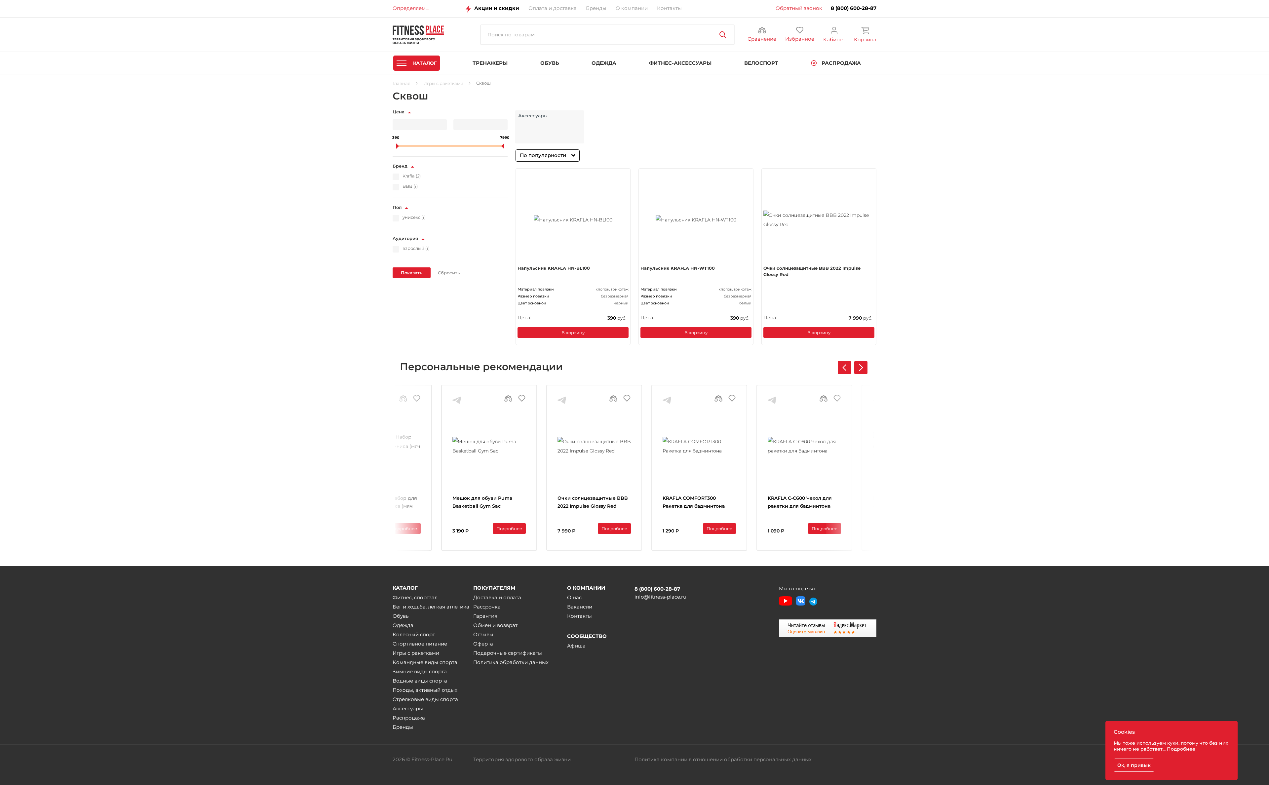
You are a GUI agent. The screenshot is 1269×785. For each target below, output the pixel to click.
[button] (860, 367)
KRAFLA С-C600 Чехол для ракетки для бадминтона (800, 502)
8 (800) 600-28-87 (853, 8)
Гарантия (485, 616)
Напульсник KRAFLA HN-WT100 (677, 268)
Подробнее (404, 528)
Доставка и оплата (497, 597)
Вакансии (579, 607)
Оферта (483, 644)
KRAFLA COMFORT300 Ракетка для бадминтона (694, 502)
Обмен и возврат (495, 625)
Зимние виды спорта (420, 671)
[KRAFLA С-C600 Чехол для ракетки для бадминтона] (804, 446)
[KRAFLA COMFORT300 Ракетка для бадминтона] (699, 446)
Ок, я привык (1134, 765)
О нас (574, 597)
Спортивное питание (420, 644)
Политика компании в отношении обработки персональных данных (723, 759)
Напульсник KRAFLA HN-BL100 (554, 268)
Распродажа (409, 718)
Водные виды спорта (420, 681)
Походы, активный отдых (425, 690)
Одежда (403, 625)
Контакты (579, 616)
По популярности (543, 155)
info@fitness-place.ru (660, 597)
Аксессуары (408, 708)
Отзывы (483, 634)
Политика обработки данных (511, 662)
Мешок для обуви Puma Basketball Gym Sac (482, 502)
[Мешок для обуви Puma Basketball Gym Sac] (489, 446)
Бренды (403, 727)
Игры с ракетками (416, 653)
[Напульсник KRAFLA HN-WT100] (696, 219)
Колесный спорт (414, 634)
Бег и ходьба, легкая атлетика (431, 607)
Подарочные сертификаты (507, 653)
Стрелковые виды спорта (425, 699)
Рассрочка (487, 607)
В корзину (573, 332)
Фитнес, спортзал (415, 597)
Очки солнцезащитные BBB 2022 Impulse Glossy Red (812, 271)
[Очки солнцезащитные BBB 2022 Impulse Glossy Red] (818, 220)
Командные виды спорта (425, 662)
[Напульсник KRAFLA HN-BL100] (573, 219)
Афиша (576, 646)
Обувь (400, 616)
